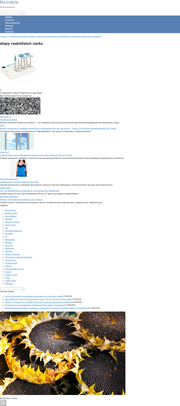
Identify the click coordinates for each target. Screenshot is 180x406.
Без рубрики (10, 216)
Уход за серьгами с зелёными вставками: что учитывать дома (33, 296)
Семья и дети (11, 275)
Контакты (9, 31)
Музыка (8, 242)
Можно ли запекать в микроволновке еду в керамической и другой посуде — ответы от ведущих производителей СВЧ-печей (58, 128)
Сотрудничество (12, 23)
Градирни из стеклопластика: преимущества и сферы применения (35, 305)
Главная (8, 17)
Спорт (7, 278)
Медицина (9, 239)
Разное (8, 272)
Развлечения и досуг (14, 269)
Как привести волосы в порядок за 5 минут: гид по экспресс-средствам (38, 299)
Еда (6, 228)
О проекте (9, 20)
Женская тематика (13, 231)
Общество (9, 248)
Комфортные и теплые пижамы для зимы (19, 182)
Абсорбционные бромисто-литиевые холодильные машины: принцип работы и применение (47, 308)
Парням (8, 251)
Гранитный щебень (8, 120)
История (8, 234)
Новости (9, 28)
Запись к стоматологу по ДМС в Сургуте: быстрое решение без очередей (38, 302)
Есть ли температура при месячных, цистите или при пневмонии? (30, 191)
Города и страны (12, 222)
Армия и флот (11, 213)
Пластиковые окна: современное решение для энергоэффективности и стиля (36, 155)
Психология (10, 260)
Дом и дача (10, 225)
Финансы (9, 283)
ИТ (6, 237)
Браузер (8, 219)
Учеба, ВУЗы (10, 281)
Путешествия (11, 263)
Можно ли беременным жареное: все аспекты (21, 199)
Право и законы (12, 254)
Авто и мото (10, 210)
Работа (8, 266)
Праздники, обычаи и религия (18, 257)
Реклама (9, 26)
